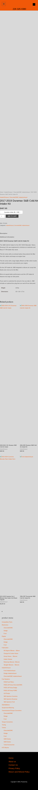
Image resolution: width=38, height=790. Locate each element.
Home (1, 192)
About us (12, 762)
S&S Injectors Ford (9, 702)
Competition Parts (7, 622)
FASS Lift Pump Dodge (10, 687)
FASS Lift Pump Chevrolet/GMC (13, 685)
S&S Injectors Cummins (10, 696)
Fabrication (5, 647)
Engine (4, 636)
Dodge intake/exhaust (10, 673)
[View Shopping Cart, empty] (33, 4)
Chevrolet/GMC (8, 627)
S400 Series (7, 742)
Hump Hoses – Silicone (10, 656)
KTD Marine (5, 747)
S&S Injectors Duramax (10, 699)
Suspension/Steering (8, 707)
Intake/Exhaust (6, 667)
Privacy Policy (14, 768)
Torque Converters (7, 722)
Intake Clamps (8, 659)
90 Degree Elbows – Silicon (12, 650)
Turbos (4, 727)
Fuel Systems (6, 679)
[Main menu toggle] (4, 4)
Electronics (5, 625)
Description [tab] (3, 233)
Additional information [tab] (7, 237)
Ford (5, 633)
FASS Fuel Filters (9, 682)
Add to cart (12, 216)
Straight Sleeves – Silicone (11, 665)
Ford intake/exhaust (9, 670)
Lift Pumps (7, 693)
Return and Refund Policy (19, 772)
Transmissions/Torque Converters (11, 710)
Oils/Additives (6, 704)
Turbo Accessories (9, 744)
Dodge (6, 630)
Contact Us (13, 765)
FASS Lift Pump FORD (10, 690)
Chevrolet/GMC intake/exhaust (13, 676)
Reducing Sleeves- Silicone (12, 662)
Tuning (4, 725)
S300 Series (7, 739)
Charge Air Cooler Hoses (11, 653)
